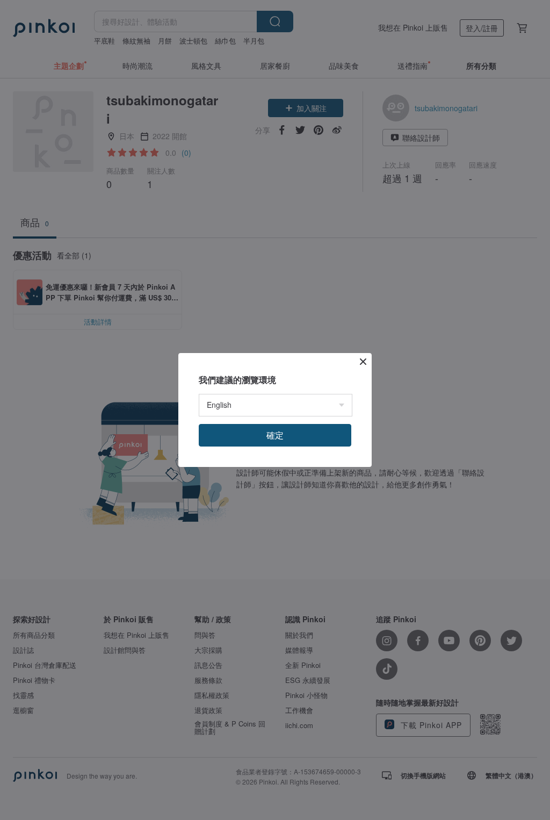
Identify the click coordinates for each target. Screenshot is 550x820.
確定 (275, 435)
